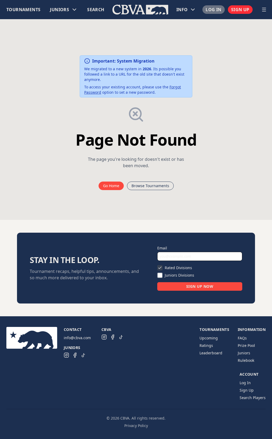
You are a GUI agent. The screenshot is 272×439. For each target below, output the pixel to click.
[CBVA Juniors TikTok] (83, 355)
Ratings (206, 345)
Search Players (253, 397)
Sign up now (199, 286)
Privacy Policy (136, 425)
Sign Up (240, 10)
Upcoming (208, 337)
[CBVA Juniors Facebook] (75, 355)
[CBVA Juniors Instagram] (66, 355)
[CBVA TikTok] (121, 337)
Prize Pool (246, 345)
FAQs (242, 337)
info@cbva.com (77, 337)
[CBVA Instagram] (104, 337)
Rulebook (246, 360)
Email (162, 248)
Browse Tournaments (150, 185)
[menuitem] (23, 9)
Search (95, 10)
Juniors (244, 352)
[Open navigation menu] (264, 9)
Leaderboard (210, 352)
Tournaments (23, 10)
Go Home (111, 185)
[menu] (129, 9)
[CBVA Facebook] (112, 337)
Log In (213, 10)
